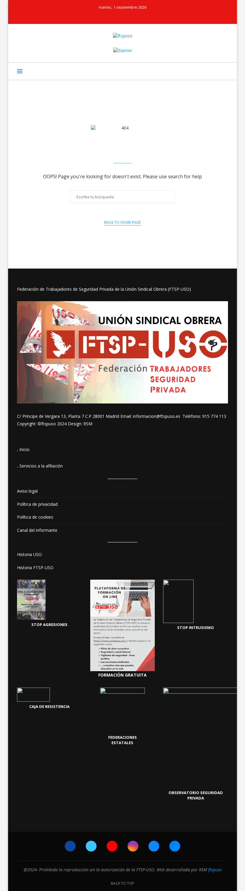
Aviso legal (27, 491)
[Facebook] (102, 15)
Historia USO (29, 554)
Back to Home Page (122, 222)
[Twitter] (110, 15)
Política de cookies (35, 517)
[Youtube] (118, 15)
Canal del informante (37, 530)
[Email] (142, 15)
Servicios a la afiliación (41, 466)
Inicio (24, 449)
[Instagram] (126, 15)
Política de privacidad (37, 504)
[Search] (225, 71)
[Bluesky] (134, 15)
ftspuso (215, 869)
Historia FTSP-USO (35, 567)
